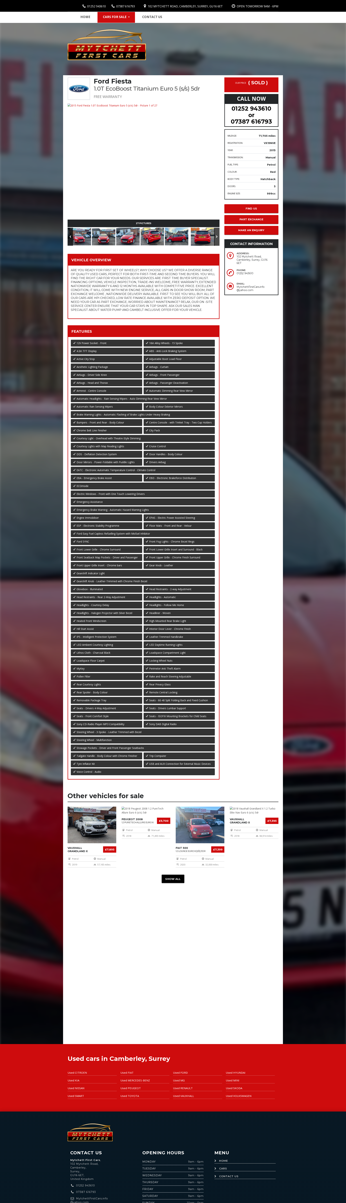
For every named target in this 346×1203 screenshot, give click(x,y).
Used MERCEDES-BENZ (135, 1080)
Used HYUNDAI (235, 1072)
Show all (173, 879)
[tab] (143, 260)
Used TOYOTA (129, 1096)
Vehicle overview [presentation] (91, 260)
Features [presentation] (81, 331)
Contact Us (228, 1176)
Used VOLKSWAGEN (238, 1096)
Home (85, 17)
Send (189, 139)
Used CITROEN (77, 1072)
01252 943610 (96, 6)
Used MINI (232, 1080)
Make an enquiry (251, 230)
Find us (251, 208)
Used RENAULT (183, 1088)
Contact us (152, 17)
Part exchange (251, 219)
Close (206, 139)
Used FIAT (127, 1072)
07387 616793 (125, 6)
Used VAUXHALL (183, 1096)
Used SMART (76, 1096)
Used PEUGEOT (130, 1088)
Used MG (179, 1080)
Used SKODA (234, 1088)
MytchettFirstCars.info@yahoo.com (251, 288)
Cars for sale (115, 17)
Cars (223, 1168)
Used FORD (180, 1072)
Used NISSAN (76, 1088)
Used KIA (73, 1080)
